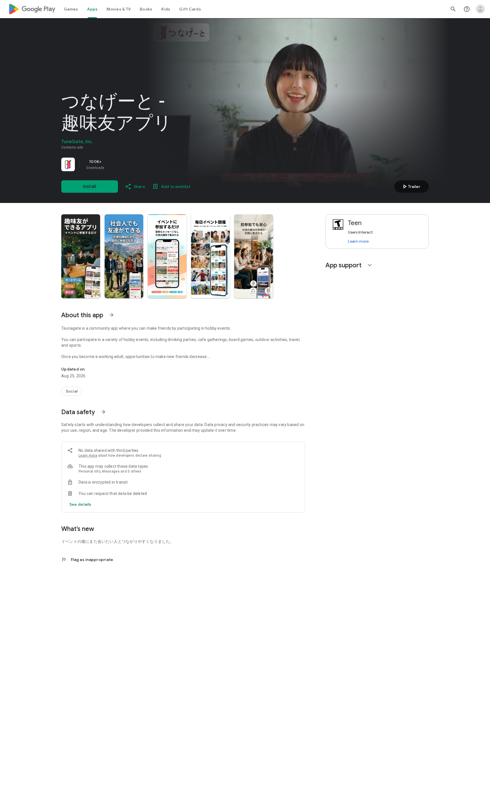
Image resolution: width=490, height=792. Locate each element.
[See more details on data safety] (80, 504)
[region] (140, 164)
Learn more (88, 456)
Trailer (410, 186)
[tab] (71, 9)
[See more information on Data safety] (103, 412)
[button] (80, 256)
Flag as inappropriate (87, 559)
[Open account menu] (480, 9)
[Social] (71, 391)
